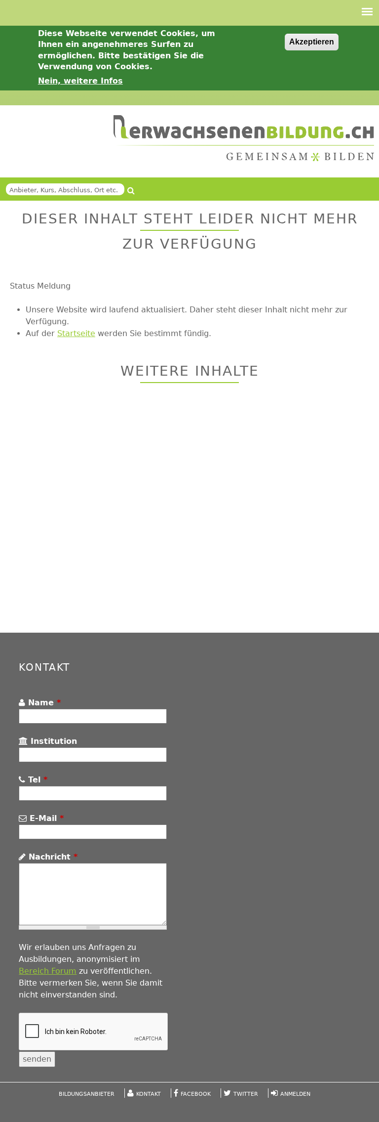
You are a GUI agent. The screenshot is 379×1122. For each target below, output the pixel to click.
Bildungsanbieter (86, 1094)
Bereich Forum (47, 971)
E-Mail (45, 818)
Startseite (76, 333)
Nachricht (51, 857)
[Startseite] (244, 138)
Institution (52, 741)
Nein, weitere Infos (80, 81)
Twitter (245, 1094)
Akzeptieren (311, 42)
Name (43, 702)
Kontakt (148, 1094)
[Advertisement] (189, 509)
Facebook (196, 1094)
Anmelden (295, 1094)
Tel (36, 779)
